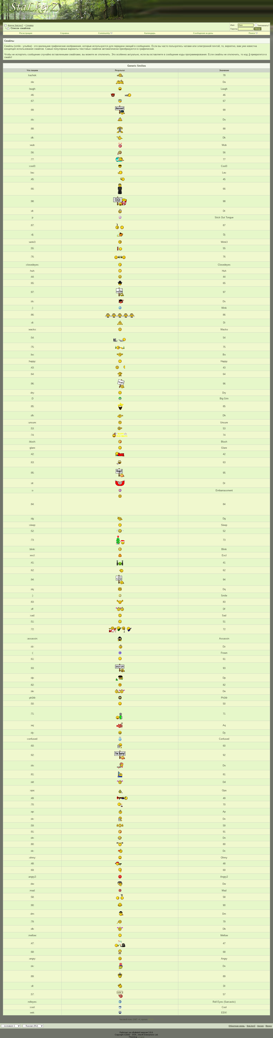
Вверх (269, 1026)
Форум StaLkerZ (15, 25)
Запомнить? (263, 25)
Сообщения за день (203, 33)
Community (104, 33)
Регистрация (25, 33)
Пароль (233, 29)
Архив (260, 1026)
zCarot (141, 1037)
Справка (29, 25)
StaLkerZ (251, 1026)
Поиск (252, 33)
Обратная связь (237, 1026)
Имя (232, 25)
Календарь (149, 33)
